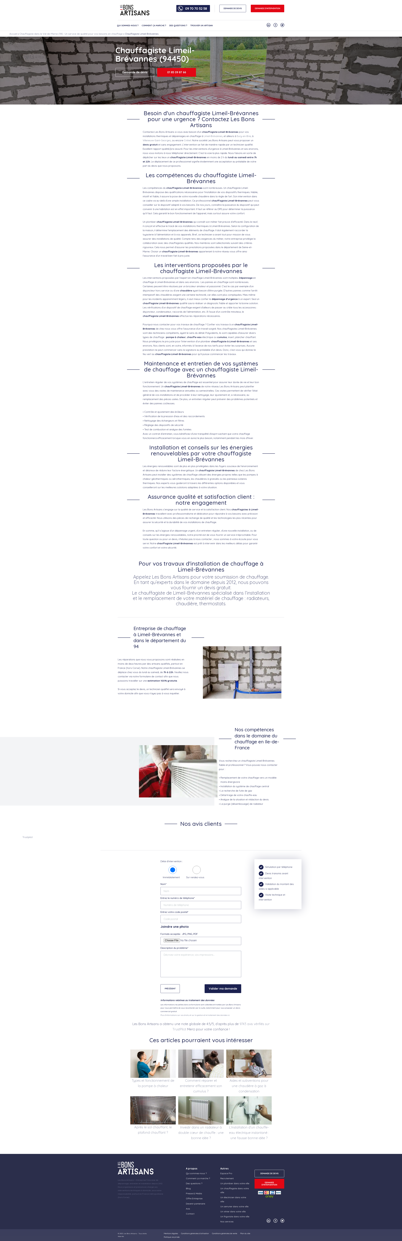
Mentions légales (171, 1233)
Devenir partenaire (195, 1203)
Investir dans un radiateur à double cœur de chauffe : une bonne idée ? (201, 1132)
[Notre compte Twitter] (282, 25)
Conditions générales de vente (224, 1233)
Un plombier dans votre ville (234, 1183)
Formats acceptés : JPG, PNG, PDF (179, 933)
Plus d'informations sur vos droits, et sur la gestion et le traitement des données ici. (195, 1015)
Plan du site (245, 1233)
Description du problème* (174, 947)
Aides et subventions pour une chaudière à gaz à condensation (249, 1085)
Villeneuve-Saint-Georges (157, 140)
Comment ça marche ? (154, 25)
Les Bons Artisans (130, 1234)
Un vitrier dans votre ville (233, 1211)
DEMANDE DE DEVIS (233, 8)
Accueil (13, 33)
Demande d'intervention (267, 8)
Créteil (187, 140)
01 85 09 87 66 (176, 72)
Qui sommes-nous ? (128, 25)
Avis (188, 1208)
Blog (188, 1188)
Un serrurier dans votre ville (234, 1206)
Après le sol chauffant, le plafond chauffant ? (153, 1129)
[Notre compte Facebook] (275, 25)
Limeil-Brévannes (213, 136)
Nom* (163, 884)
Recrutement (227, 1178)
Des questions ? (178, 25)
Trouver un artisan (201, 25)
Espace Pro (226, 1173)
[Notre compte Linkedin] (268, 25)
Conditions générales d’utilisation (195, 1233)
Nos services (227, 1221)
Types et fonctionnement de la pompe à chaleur (153, 1083)
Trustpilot (27, 837)
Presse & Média (194, 1193)
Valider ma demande (223, 988)
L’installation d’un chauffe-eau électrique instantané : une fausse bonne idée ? (249, 1132)
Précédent (170, 988)
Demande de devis (134, 72)
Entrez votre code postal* (174, 912)
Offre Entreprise (194, 1198)
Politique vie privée (171, 1237)
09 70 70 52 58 (196, 8)
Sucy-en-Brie (244, 136)
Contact (190, 1213)
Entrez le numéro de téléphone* (177, 898)
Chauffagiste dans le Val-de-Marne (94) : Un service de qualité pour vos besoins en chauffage (71, 33)
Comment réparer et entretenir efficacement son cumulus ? (201, 1085)
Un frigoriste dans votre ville (234, 1216)
